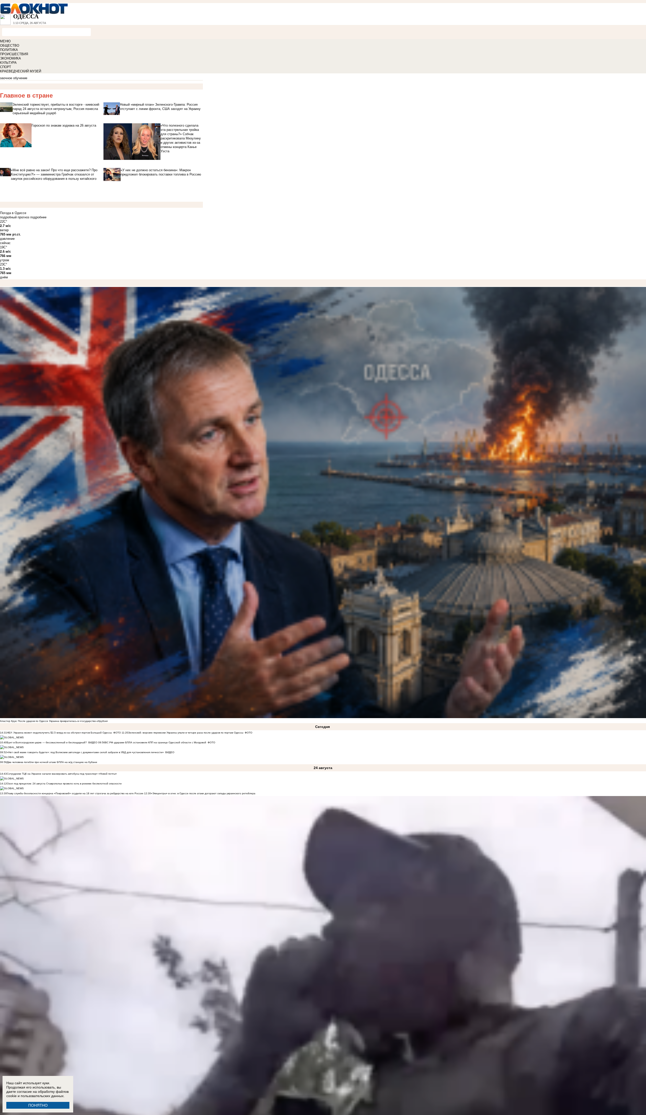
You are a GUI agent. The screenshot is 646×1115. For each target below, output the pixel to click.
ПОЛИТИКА (9, 50)
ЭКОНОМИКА (10, 58)
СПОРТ (5, 67)
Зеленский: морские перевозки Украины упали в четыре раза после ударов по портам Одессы (185, 732)
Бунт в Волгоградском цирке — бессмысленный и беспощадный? (47, 742)
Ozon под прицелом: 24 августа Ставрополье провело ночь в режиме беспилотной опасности (64, 783)
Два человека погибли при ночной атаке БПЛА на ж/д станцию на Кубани (52, 762)
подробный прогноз (14, 217)
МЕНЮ (5, 41)
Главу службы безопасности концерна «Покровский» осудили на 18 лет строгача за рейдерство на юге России (75, 793)
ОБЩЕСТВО (9, 45)
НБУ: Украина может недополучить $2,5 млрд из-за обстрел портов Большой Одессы (59, 732)
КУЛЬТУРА (8, 63)
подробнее (38, 217)
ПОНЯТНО (38, 1105)
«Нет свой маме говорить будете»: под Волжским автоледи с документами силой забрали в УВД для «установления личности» (85, 752)
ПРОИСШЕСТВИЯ (14, 54)
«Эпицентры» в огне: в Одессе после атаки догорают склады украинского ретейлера (203, 793)
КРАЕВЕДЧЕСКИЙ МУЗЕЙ (20, 71)
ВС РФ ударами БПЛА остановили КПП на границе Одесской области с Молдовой (155, 742)
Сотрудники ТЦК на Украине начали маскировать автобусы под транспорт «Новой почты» (62, 773)
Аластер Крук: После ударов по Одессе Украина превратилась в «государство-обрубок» (54, 721)
